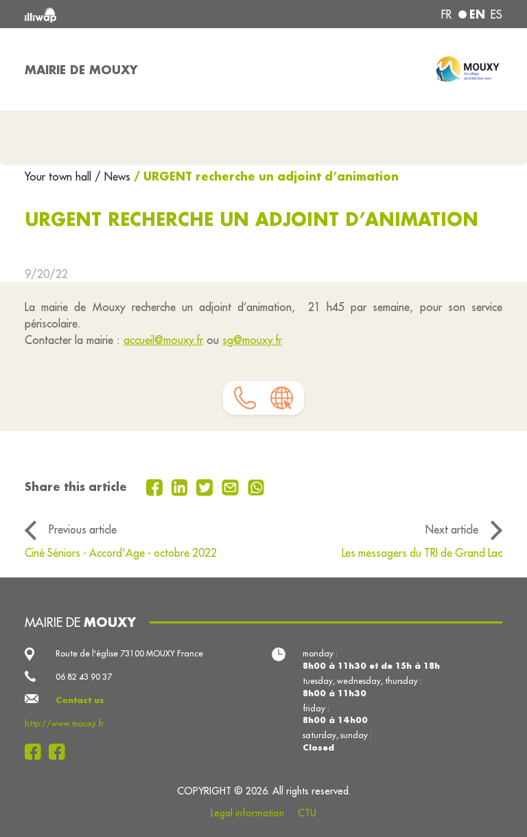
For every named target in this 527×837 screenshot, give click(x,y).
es (496, 14)
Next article (451, 529)
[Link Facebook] (37, 752)
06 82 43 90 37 (84, 677)
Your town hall (60, 176)
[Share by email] (232, 486)
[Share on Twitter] (206, 486)
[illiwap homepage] (119, 14)
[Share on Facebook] (156, 486)
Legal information (247, 813)
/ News (112, 176)
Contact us (80, 700)
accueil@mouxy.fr (163, 340)
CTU (307, 813)
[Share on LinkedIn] (181, 486)
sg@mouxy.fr (252, 340)
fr (446, 14)
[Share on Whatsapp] (256, 486)
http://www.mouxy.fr (64, 723)
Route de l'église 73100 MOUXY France (129, 653)
